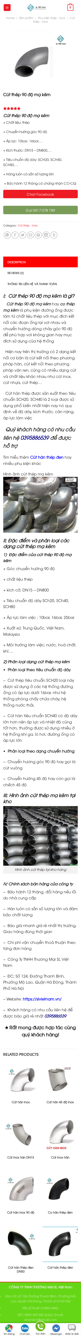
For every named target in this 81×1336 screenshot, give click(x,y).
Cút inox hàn (60, 1157)
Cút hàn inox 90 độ (20, 1212)
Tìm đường (9, 1333)
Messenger (56, 1333)
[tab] (40, 262)
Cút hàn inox (21, 1102)
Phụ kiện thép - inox (51, 18)
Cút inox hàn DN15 (20, 1157)
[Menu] (7, 7)
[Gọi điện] (40, 1327)
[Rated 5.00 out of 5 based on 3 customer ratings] (40, 108)
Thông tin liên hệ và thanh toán (32, 284)
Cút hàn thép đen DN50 (20, 1269)
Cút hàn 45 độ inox (60, 1102)
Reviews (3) (16, 273)
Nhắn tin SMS (72, 1333)
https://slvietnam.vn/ (42, 998)
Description (16, 262)
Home (10, 18)
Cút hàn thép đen (60, 1267)
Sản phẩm (26, 18)
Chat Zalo (25, 1333)
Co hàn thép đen (60, 1212)
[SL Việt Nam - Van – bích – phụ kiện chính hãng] (37, 7)
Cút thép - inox (28, 225)
